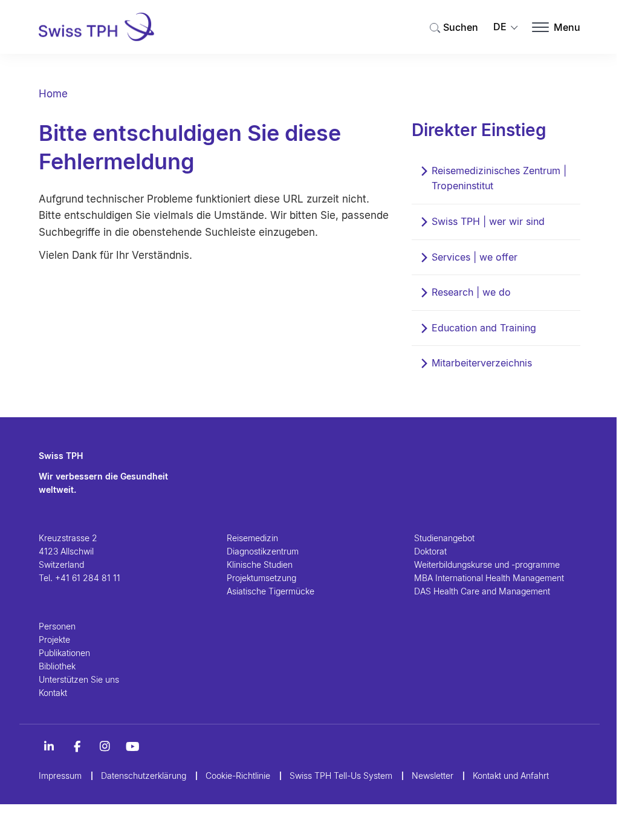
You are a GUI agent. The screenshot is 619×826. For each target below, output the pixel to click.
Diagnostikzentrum (263, 551)
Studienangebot (444, 538)
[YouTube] (132, 747)
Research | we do (471, 292)
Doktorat (430, 551)
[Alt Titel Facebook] (76, 747)
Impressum (60, 775)
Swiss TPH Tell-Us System (341, 775)
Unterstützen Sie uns (79, 679)
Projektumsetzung (261, 578)
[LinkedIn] (49, 747)
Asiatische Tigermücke (270, 591)
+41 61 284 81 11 (87, 578)
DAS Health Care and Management (482, 591)
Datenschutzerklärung (143, 775)
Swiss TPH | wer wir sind (488, 221)
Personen (57, 626)
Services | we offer (474, 257)
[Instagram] (104, 747)
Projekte (54, 639)
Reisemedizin (252, 538)
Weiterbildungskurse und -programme (487, 564)
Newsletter (432, 775)
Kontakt (53, 693)
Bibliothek (57, 666)
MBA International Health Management (489, 578)
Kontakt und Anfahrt (511, 775)
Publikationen (64, 653)
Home (53, 94)
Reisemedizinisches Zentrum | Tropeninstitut (499, 178)
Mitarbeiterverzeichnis (482, 363)
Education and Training (484, 328)
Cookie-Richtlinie (238, 775)
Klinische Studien (260, 564)
